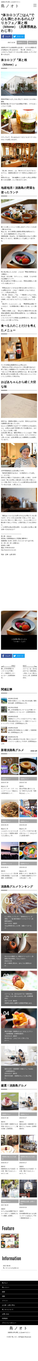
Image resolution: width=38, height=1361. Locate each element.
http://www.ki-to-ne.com (8, 550)
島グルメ (5, 1283)
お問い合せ (5, 1314)
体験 (3, 1296)
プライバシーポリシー (9, 1323)
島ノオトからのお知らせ (11, 1268)
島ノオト (10, 6)
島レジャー (5, 1287)
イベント (5, 1300)
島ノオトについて (7, 1309)
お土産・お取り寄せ (8, 1305)
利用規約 (5, 1318)
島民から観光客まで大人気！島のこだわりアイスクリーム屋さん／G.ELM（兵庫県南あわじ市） (19, 741)
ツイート (19, 36)
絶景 (3, 1292)
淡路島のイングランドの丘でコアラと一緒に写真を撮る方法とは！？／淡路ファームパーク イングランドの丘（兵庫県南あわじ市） (18, 721)
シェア (6, 36)
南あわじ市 (32, 42)
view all (34, 751)
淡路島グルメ (22, 42)
